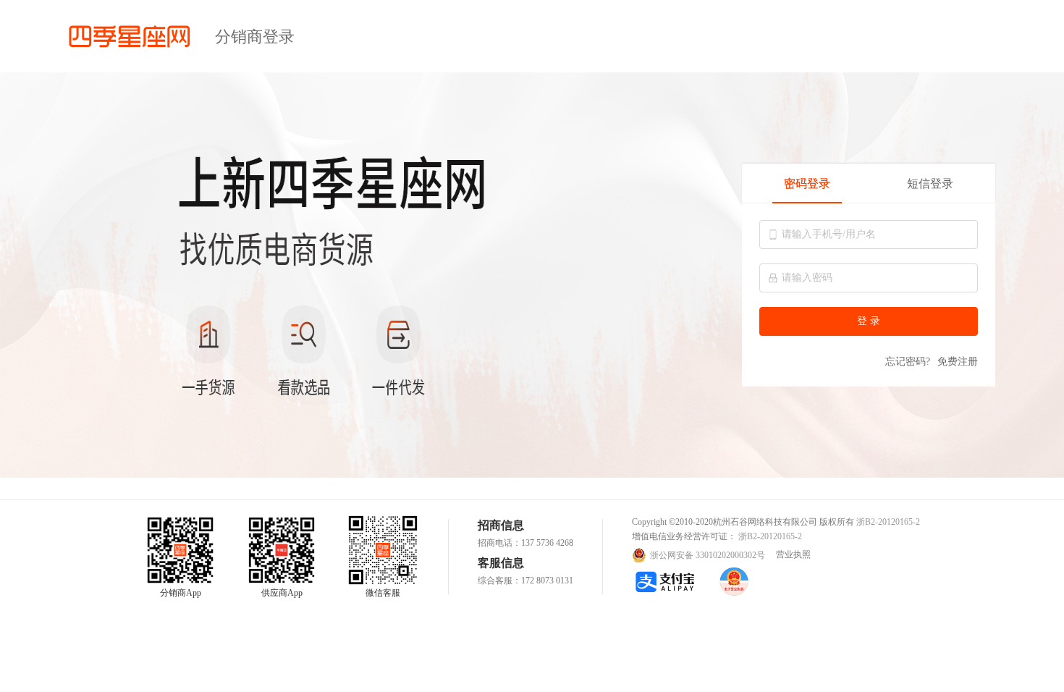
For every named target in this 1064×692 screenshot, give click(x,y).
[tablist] (868, 183)
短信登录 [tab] (930, 183)
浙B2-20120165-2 (888, 522)
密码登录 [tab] (807, 183)
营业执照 (793, 554)
